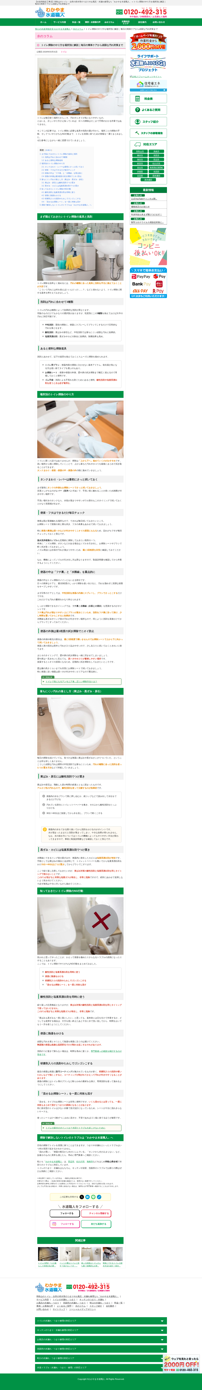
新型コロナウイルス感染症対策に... (147, 222)
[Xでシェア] (82, 1197)
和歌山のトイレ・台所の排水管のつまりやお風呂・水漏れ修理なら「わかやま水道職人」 (77, 1296)
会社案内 (110, 1306)
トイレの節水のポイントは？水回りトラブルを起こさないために (75, 1128)
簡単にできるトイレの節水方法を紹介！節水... (112, 1264)
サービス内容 (42, 1299)
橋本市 (140, 155)
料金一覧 (118, 1303)
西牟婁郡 (156, 176)
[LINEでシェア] (93, 1197)
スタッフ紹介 (96, 1306)
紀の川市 (80, 1162)
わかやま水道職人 (53, 1162)
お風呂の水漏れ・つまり (47, 1303)
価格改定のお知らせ (140, 207)
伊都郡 (140, 171)
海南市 (90, 1162)
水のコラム (80, 1306)
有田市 (156, 155)
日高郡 (140, 176)
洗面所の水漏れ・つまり (74, 1303)
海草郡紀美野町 (156, 167)
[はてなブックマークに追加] (87, 1197)
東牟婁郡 (148, 180)
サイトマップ (59, 1309)
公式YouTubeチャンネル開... (144, 199)
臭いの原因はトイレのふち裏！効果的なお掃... (91, 1264)
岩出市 (140, 167)
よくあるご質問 (64, 1306)
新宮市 (140, 163)
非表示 (48, 150)
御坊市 (140, 159)
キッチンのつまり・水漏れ (91, 1299)
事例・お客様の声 (44, 1306)
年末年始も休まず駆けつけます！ (146, 214)
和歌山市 (140, 151)
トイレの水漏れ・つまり (64, 1299)
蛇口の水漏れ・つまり (100, 1303)
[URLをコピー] (99, 1197)
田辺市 (71, 1162)
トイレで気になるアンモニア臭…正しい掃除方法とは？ (71, 681)
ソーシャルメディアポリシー (82, 1309)
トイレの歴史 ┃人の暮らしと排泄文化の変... (47, 1264)
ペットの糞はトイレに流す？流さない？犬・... (69, 1264)
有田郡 (156, 171)
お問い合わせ (42, 1309)
